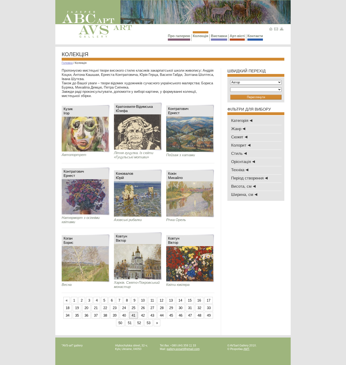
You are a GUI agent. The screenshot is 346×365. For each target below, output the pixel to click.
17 (208, 300)
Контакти (255, 36)
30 (180, 308)
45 (171, 315)
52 (139, 323)
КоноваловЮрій (124, 175)
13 (171, 300)
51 (130, 323)
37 (96, 315)
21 (96, 308)
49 (209, 315)
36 (86, 315)
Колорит (239, 145)
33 (209, 308)
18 (67, 308)
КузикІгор (68, 111)
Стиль (237, 153)
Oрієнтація (241, 161)
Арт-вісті (237, 36)
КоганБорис (68, 240)
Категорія (240, 120)
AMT (246, 349)
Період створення (248, 178)
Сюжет (238, 137)
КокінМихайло (175, 175)
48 (199, 315)
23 (115, 308)
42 (143, 315)
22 (105, 308)
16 (199, 300)
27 (152, 308)
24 (124, 308)
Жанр (236, 129)
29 (171, 308)
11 (152, 300)
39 (115, 315)
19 (77, 308)
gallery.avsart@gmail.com (183, 349)
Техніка (238, 170)
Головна (67, 63)
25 (133, 308)
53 (148, 323)
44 (162, 315)
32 (199, 308)
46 (180, 315)
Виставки (219, 36)
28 (162, 308)
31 (190, 308)
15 (190, 300)
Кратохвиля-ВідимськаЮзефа (134, 109)
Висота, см (242, 186)
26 (143, 308)
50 (120, 323)
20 (86, 308)
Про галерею (179, 36)
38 (105, 315)
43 (152, 315)
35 (77, 315)
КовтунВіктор (121, 238)
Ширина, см (242, 194)
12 (161, 300)
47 (190, 315)
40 (124, 315)
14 (180, 300)
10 (143, 300)
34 (67, 315)
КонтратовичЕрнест (178, 111)
